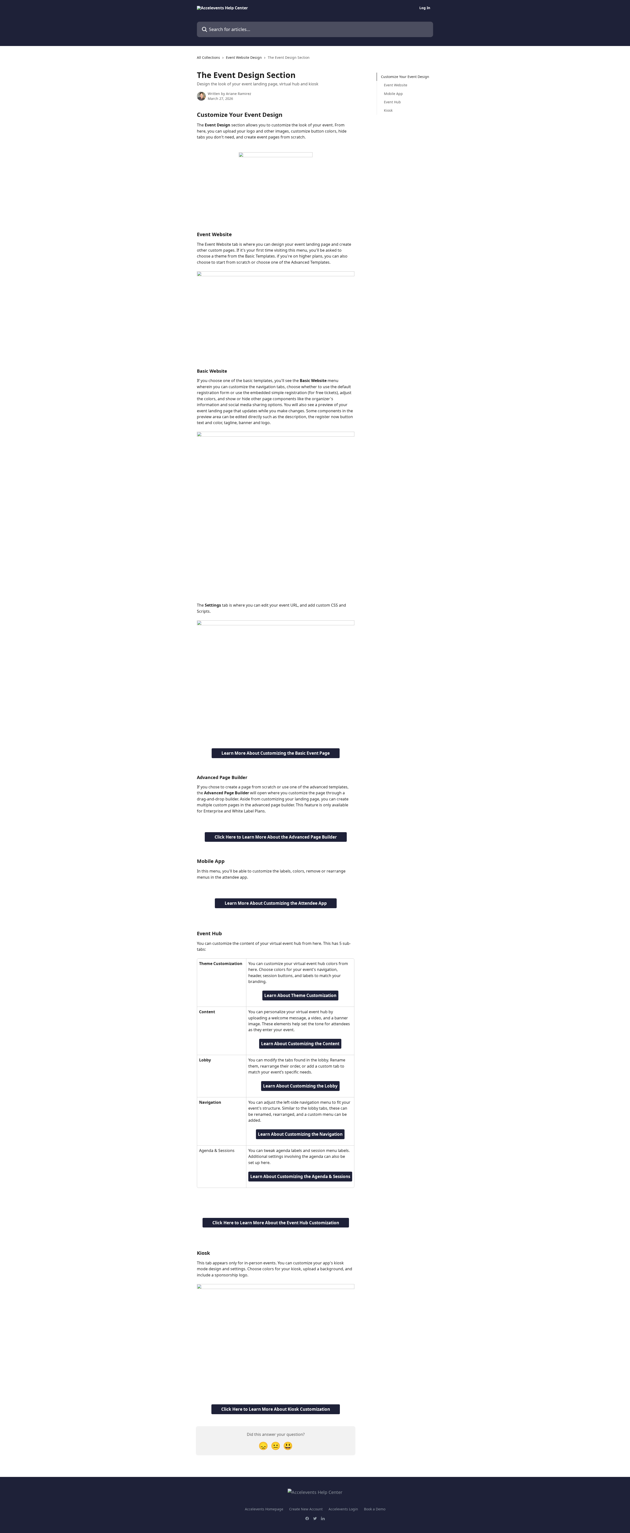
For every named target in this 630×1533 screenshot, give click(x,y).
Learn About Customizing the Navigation (300, 1134)
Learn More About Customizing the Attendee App (276, 903)
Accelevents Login (343, 1509)
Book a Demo (374, 1509)
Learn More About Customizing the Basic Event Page (275, 753)
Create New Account (306, 1509)
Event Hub (392, 102)
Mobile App (393, 93)
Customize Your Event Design (405, 76)
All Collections (208, 57)
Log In (424, 8)
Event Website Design (244, 57)
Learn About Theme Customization (300, 995)
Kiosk (388, 110)
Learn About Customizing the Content (300, 1043)
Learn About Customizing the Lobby (300, 1086)
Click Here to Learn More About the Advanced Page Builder (276, 837)
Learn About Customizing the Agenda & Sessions (300, 1176)
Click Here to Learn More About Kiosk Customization (275, 1409)
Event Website (395, 85)
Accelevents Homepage (264, 1509)
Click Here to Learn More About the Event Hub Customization (275, 1223)
